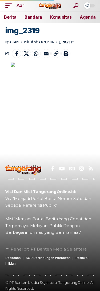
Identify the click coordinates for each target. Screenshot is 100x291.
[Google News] (72, 168)
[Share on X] (26, 53)
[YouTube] (62, 168)
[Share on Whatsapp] (36, 53)
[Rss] (91, 168)
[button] (9, 5)
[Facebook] (53, 168)
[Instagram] (81, 168)
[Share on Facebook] (16, 53)
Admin (14, 42)
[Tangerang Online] (50, 5)
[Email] (46, 53)
